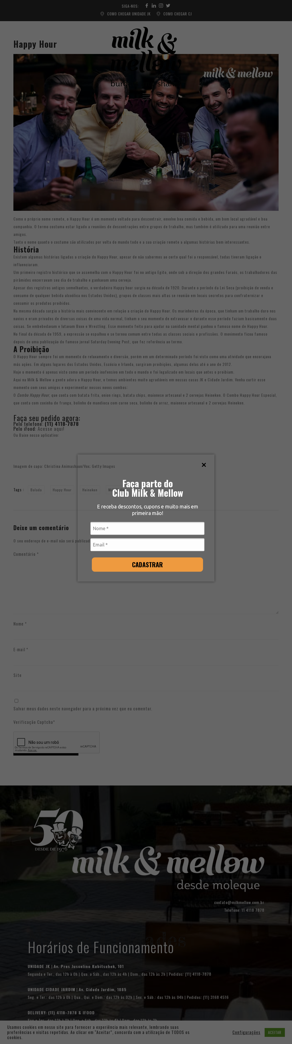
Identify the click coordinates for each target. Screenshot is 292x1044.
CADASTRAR (147, 564)
